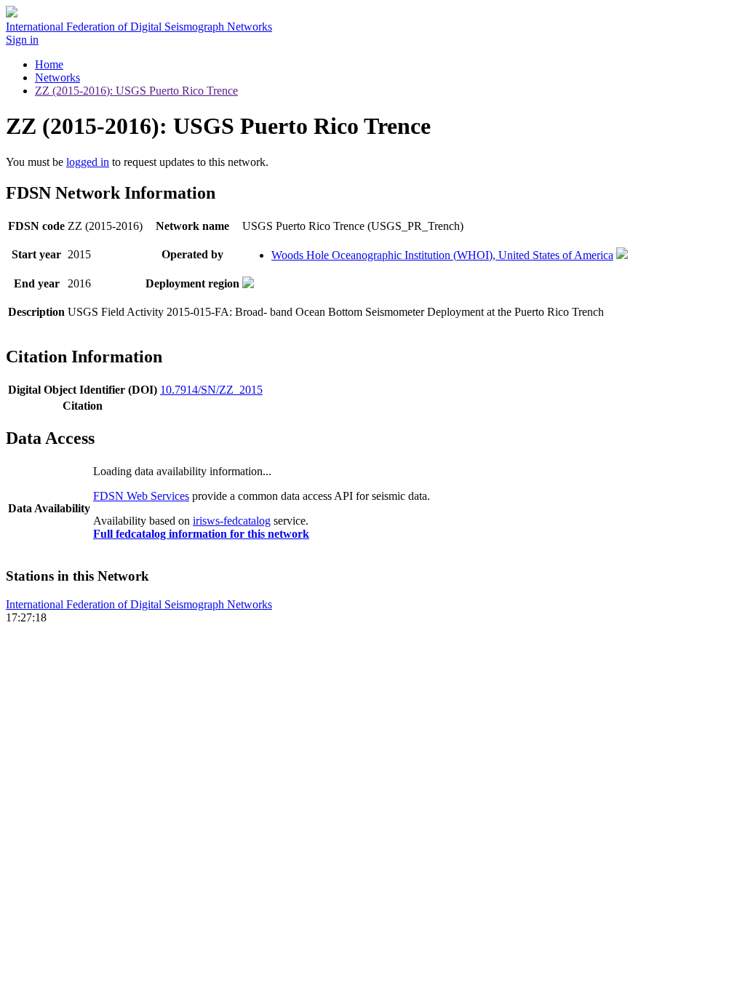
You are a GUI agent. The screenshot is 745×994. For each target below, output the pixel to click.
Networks (57, 77)
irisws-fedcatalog (232, 520)
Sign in (22, 39)
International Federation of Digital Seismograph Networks (139, 604)
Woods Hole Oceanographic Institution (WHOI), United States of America (442, 255)
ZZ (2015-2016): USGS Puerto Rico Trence (136, 90)
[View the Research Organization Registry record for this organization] (622, 255)
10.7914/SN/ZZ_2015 (211, 389)
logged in (87, 162)
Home (49, 64)
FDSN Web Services (141, 496)
